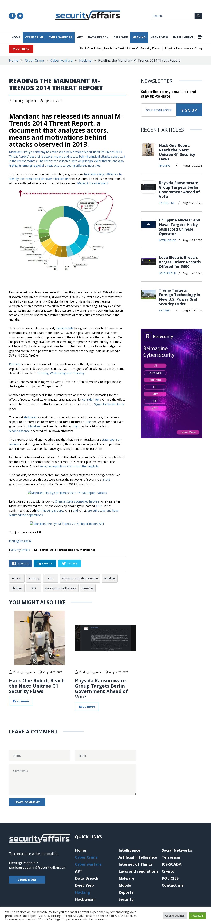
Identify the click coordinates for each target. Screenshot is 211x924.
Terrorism (171, 857)
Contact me (173, 885)
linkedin (47, 563)
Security (165, 310)
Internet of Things (135, 864)
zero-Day (88, 588)
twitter (72, 563)
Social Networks (177, 850)
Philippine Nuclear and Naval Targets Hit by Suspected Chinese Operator (179, 227)
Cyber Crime (34, 37)
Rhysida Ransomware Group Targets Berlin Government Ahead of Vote (101, 688)
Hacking (139, 37)
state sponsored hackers (60, 588)
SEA (33, 588)
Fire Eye (17, 578)
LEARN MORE (27, 880)
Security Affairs (20, 550)
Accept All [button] (197, 915)
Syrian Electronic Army (109, 404)
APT (80, 37)
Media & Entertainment (92, 183)
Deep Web (120, 37)
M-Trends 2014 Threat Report (80, 578)
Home (16, 37)
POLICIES (170, 878)
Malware (126, 878)
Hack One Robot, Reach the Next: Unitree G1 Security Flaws (113, 48)
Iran (50, 578)
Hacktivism (159, 37)
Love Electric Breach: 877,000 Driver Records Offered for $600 (180, 262)
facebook (23, 563)
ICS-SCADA (171, 864)
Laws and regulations (138, 871)
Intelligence (183, 37)
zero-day (46, 466)
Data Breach (98, 37)
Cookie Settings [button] (175, 915)
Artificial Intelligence (137, 857)
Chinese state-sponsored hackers (77, 501)
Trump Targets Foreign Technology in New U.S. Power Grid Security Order (179, 297)
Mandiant (110, 578)
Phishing (14, 364)
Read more (21, 701)
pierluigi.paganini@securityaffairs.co (37, 867)
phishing (17, 588)
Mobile (124, 885)
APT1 (99, 506)
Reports (125, 892)
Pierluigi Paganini (24, 101)
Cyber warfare (60, 37)
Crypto (168, 871)
